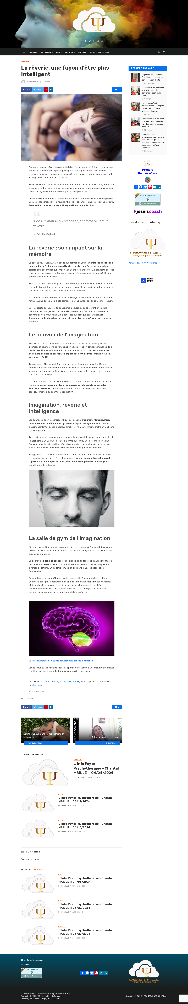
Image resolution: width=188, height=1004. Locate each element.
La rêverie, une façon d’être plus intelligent (62, 681)
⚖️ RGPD (138, 996)
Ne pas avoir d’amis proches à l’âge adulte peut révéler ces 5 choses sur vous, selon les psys (153, 107)
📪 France (25, 964)
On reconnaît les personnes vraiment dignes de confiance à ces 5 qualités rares (153, 92)
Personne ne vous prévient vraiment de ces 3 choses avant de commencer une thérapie (153, 123)
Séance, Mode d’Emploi (155, 996)
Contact (82, 52)
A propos (69, 52)
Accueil (33, 52)
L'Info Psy (25, 62)
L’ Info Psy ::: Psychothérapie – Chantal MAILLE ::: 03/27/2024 (85, 906)
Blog (58, 52)
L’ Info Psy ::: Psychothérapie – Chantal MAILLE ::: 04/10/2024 (85, 825)
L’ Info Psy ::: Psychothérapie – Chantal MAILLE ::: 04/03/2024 (85, 880)
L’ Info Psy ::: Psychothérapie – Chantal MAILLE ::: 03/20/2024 (85, 932)
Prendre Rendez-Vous (99, 52)
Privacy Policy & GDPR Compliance (143, 263)
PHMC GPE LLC (66, 994)
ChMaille (80, 778)
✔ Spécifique (45, 52)
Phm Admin (33, 82)
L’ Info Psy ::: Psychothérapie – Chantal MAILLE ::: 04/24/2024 (96, 768)
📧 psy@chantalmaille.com (32, 960)
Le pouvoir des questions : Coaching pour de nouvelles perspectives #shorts (153, 77)
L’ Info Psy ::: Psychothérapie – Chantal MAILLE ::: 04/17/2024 (85, 799)
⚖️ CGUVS (128, 996)
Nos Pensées (35, 685)
